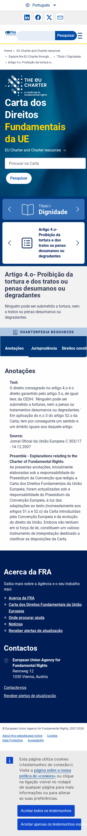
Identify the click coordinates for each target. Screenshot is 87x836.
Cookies (52, 736)
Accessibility (36, 740)
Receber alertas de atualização (36, 630)
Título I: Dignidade (69, 56)
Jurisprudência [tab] (44, 348)
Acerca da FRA (22, 598)
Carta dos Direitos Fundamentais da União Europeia (45, 607)
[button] (26, 17)
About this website (14, 736)
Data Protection (12, 740)
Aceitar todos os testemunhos (46, 811)
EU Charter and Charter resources (38, 51)
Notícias (16, 624)
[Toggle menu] (79, 35)
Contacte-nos (15, 687)
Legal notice (34, 736)
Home (8, 51)
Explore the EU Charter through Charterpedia (38, 56)
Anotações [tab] (14, 348)
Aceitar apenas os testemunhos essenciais (51, 824)
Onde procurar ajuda (26, 617)
